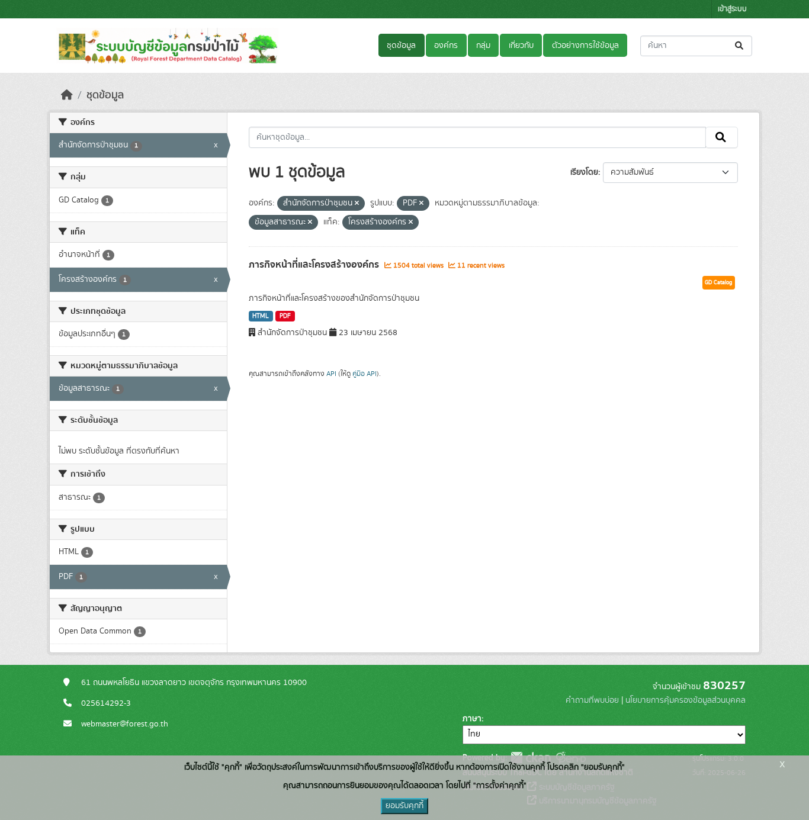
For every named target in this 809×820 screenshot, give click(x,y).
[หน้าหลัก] (67, 95)
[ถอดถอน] (357, 203)
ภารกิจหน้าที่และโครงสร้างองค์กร (315, 264)
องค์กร (446, 46)
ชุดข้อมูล (401, 46)
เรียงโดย (584, 172)
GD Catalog (719, 282)
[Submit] (740, 46)
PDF (285, 316)
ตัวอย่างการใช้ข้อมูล (585, 46)
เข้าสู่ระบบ (732, 9)
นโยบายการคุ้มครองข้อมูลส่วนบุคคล (685, 700)
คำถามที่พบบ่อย (592, 700)
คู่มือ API (364, 373)
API (331, 373)
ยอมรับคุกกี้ (404, 806)
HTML (260, 316)
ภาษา (472, 719)
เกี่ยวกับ (521, 46)
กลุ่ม (483, 46)
